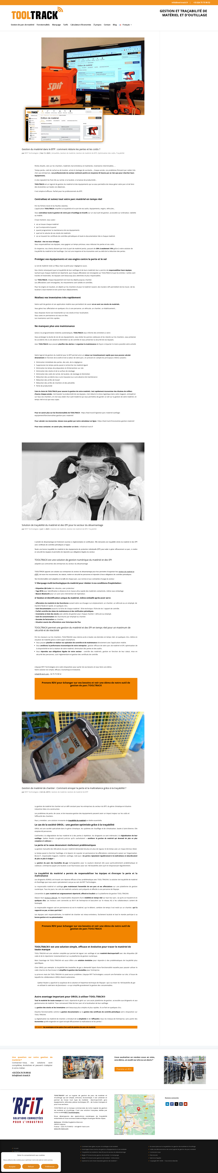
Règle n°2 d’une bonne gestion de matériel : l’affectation (100, 1158)
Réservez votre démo (86, 693)
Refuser (31, 1166)
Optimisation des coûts (106, 153)
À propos (97, 25)
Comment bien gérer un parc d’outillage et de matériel (100, 1146)
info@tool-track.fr (180, 2)
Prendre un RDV (124, 1069)
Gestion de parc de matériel (22, 25)
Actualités (55, 153)
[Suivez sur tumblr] (181, 1104)
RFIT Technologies (31, 153)
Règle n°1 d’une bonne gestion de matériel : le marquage (100, 1155)
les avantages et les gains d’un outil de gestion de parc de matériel (69, 1027)
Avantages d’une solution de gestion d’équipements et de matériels (104, 1149)
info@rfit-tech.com (42, 674)
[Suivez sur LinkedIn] (167, 1104)
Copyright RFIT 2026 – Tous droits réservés (164, 1161)
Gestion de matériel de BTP (86, 153)
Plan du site (154, 1155)
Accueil (15, 1148)
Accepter (12, 1166)
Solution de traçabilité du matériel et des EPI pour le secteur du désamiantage (62, 525)
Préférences (49, 1166)
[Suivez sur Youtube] (185, 1104)
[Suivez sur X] (176, 1104)
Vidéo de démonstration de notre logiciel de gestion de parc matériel (173, 1149)
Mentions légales (155, 1158)
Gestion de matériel (67, 153)
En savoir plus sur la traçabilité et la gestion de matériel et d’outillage (173, 1146)
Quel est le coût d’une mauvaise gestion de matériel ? (99, 1161)
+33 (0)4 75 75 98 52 (201, 2)
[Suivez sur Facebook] (172, 1104)
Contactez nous (155, 1152)
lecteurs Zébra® (51, 898)
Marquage (56, 25)
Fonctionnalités (43, 25)
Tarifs (65, 25)
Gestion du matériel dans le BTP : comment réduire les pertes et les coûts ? (61, 149)
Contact (107, 25)
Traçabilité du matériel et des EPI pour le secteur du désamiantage (104, 1152)
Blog (115, 25)
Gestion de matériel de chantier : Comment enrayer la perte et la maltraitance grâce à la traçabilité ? (74, 788)
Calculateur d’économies (81, 25)
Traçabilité (120, 153)
